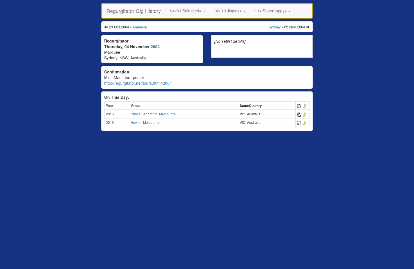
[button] (187, 11)
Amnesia (139, 27)
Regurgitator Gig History (133, 10)
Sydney (274, 27)
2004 (155, 46)
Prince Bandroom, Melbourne (153, 113)
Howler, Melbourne (145, 122)
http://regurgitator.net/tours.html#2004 (138, 83)
